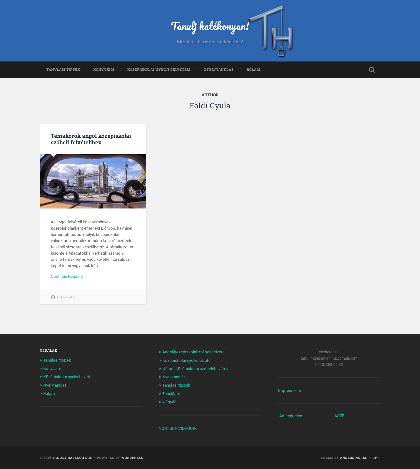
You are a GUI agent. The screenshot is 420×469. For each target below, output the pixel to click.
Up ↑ (376, 458)
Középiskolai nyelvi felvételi (159, 69)
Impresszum (289, 390)
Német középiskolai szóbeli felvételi (195, 368)
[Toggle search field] (372, 69)
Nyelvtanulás (219, 69)
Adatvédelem (291, 415)
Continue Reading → (69, 276)
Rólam (253, 69)
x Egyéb (169, 402)
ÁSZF (339, 415)
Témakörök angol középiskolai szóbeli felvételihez (91, 139)
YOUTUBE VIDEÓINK (178, 428)
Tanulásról (171, 393)
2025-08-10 (66, 297)
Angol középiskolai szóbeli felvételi (194, 351)
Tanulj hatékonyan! (210, 25)
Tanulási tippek (63, 69)
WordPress (132, 458)
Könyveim (103, 69)
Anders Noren (354, 458)
